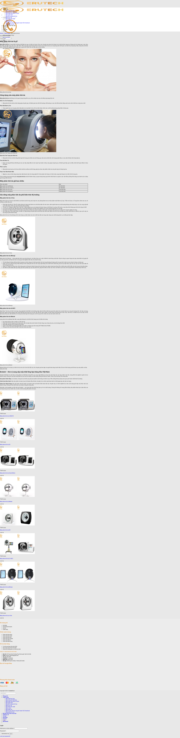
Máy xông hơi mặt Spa (11, 12)
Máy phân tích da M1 (5, 530)
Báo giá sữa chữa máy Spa (9, 25)
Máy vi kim (8, 20)
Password (3, 731)
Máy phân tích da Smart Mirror (7, 473)
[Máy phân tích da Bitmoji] (17, 582)
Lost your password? (5, 736)
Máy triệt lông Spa (10, 10)
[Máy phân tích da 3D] (17, 439)
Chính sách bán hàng (7, 634)
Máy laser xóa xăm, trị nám (12, 13)
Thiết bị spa (5, 9)
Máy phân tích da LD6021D (7, 416)
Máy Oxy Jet (9, 17)
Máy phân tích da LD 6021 (6, 558)
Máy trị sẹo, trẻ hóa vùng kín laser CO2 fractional (18, 23)
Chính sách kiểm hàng (7, 641)
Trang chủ (5, 8)
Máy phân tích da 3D (5, 444)
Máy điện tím (9, 21)
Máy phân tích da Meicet (6, 501)
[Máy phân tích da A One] (17, 610)
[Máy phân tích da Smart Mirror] (17, 468)
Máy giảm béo (9, 14)
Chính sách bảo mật (7, 637)
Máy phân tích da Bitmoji (6, 587)
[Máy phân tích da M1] (17, 525)
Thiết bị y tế (5, 27)
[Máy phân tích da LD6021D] (17, 411)
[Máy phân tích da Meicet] (17, 496)
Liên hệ (4, 31)
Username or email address (7, 728)
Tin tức (4, 28)
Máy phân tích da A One (6, 615)
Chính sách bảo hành (7, 636)
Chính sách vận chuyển (8, 638)
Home (1, 33)
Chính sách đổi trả (7, 640)
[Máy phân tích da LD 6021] (17, 553)
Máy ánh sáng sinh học (11, 16)
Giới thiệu (5, 29)
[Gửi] (3, 19)
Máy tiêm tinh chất (10, 18)
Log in (11, 733)
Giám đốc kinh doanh (7, 626)
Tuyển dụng (5, 629)
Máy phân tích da (10, 24)
